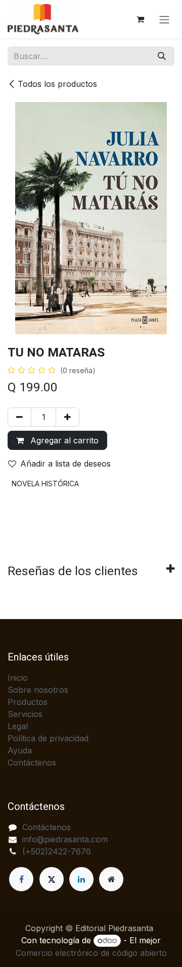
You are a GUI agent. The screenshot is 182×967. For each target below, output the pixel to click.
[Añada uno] (67, 417)
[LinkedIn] (81, 879)
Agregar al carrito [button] (63, 440)
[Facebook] (21, 879)
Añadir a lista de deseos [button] (65, 464)
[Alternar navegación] (164, 19)
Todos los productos (57, 84)
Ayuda (20, 750)
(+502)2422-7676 (56, 851)
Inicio (18, 678)
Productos (28, 702)
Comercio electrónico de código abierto (91, 953)
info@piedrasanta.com (65, 839)
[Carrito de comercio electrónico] (140, 19)
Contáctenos (32, 762)
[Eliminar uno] (19, 417)
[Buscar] (161, 56)
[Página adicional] (111, 879)
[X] (51, 879)
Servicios (25, 714)
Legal (18, 726)
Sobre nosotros (38, 690)
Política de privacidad (48, 738)
